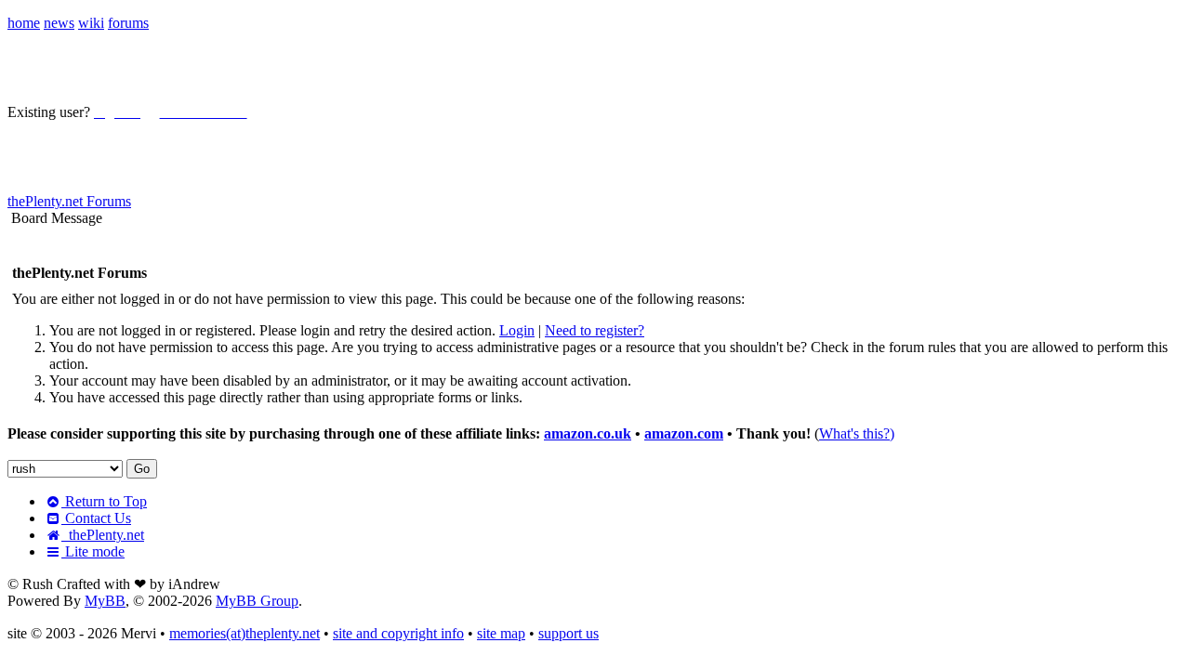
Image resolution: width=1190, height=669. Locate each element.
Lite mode (93, 551)
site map (501, 633)
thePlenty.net (102, 535)
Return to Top (104, 501)
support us (568, 633)
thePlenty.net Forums (69, 201)
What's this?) (856, 433)
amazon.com (683, 433)
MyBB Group (257, 601)
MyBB (105, 601)
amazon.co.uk (587, 433)
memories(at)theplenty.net (244, 633)
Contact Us (96, 518)
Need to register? (594, 330)
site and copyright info (398, 633)
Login (517, 330)
